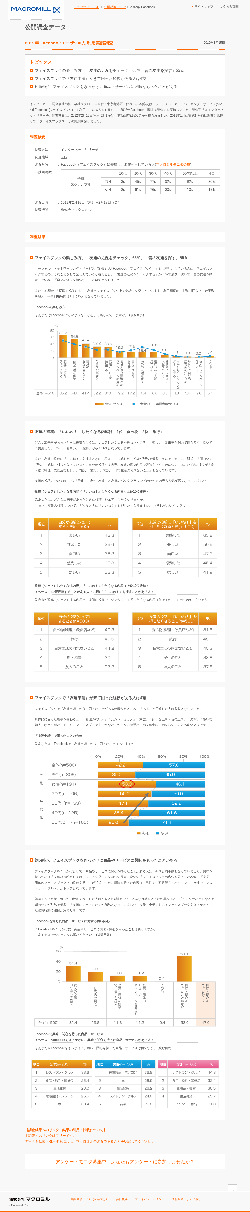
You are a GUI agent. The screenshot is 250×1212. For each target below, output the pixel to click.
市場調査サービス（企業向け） (88, 1199)
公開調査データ (115, 7)
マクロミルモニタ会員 (173, 164)
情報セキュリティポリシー (189, 1199)
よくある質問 (229, 6)
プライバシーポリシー (149, 1199)
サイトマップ (203, 6)
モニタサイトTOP (86, 7)
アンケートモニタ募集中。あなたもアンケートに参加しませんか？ (125, 1161)
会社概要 (122, 1199)
